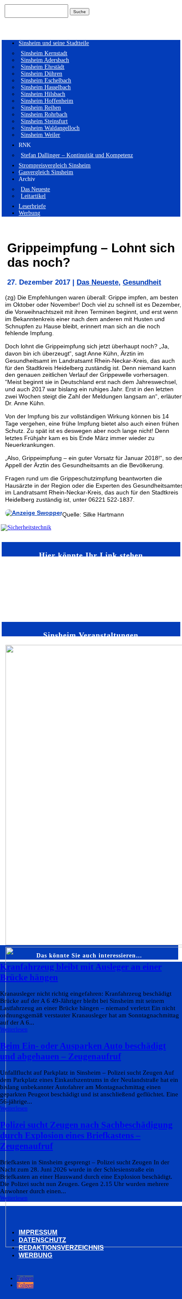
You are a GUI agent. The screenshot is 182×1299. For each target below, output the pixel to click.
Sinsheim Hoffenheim (47, 101)
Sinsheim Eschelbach (46, 80)
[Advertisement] (30, 588)
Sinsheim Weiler (40, 135)
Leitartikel (33, 196)
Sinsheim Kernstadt (44, 53)
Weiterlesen (14, 1029)
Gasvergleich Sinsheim (46, 172)
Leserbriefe (32, 206)
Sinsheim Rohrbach (44, 114)
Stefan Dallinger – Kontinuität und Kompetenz (77, 155)
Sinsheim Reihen (41, 107)
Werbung (29, 213)
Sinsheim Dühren (41, 74)
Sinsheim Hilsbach (43, 94)
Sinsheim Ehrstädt (42, 67)
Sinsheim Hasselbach (46, 87)
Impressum (38, 1232)
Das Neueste (35, 189)
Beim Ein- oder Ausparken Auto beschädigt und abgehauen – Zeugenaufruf (83, 1051)
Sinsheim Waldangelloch (50, 128)
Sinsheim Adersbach (45, 60)
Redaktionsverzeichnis (61, 1247)
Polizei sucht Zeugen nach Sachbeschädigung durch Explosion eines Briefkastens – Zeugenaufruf (86, 1135)
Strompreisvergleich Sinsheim (55, 165)
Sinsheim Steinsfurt (44, 121)
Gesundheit (142, 282)
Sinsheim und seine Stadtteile (54, 43)
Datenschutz (42, 1239)
